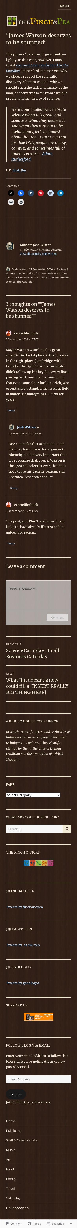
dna (14, 277)
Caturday (13, 1198)
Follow (15, 1094)
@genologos (18, 967)
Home (11, 1121)
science (11, 281)
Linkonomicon (60, 277)
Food (10, 1169)
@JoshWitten (19, 929)
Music (10, 1150)
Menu (64, 6)
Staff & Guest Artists (21, 1140)
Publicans (13, 1131)
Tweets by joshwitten (23, 945)
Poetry (11, 1179)
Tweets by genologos (22, 983)
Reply (11, 410)
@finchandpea (20, 891)
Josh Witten (19, 269)
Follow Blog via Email (28, 1045)
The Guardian (25, 281)
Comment (57, 617)
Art (8, 1160)
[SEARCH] (67, 829)
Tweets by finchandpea (24, 907)
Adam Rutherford (49, 273)
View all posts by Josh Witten (38, 254)
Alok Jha (19, 170)
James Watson (40, 277)
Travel (10, 1189)
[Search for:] (34, 829)
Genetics (23, 277)
